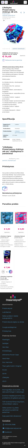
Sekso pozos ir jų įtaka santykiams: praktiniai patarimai (10, 410)
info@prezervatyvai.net (12, 428)
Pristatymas (6, 331)
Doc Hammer (7, 362)
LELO (4, 381)
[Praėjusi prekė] (21, 12)
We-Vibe (5, 347)
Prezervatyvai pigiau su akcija (13, 322)
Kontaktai (6, 421)
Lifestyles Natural (19, 236)
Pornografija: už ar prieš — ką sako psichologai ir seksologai (13, 391)
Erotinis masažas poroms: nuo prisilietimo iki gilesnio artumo (13, 397)
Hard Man (6, 358)
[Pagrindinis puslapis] (14, 2)
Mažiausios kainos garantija (13, 60)
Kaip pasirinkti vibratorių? (11, 416)
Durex (4, 370)
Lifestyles (5, 377)
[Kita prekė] (24, 12)
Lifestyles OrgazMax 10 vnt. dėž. (6, 278)
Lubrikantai (6, 312)
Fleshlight (6, 339)
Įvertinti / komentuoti (18, 48)
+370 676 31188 (9, 424)
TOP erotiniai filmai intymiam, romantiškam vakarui (13, 403)
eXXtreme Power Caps (10, 355)
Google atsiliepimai (9, 327)
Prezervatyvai (6, 13)
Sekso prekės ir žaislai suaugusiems (10, 317)
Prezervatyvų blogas (10, 386)
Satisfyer (5, 343)
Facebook (8, 432)
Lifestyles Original (5, 236)
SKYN (4, 374)
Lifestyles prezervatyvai (8, 15)
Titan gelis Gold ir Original (11, 366)
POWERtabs (7, 351)
